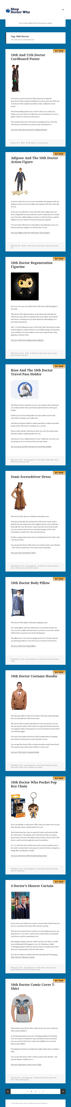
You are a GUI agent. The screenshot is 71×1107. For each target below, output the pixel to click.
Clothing (50, 566)
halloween (18, 568)
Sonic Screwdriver (27, 568)
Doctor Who (54, 246)
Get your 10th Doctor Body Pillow (23, 646)
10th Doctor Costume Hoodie (34, 676)
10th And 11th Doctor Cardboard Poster (28, 57)
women (36, 568)
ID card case (18, 462)
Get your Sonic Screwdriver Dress (23, 553)
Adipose (47, 246)
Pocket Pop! (20, 871)
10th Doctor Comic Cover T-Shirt (33, 986)
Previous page (8, 1091)
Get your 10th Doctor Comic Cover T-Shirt (26, 1064)
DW (24, 143)
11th (36, 143)
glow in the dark (16, 355)
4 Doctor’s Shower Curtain (32, 886)
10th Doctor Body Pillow (30, 583)
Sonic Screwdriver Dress (31, 476)
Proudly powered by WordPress (37, 1103)
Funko (55, 353)
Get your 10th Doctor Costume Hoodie (25, 752)
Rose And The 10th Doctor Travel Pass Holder (32, 372)
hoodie (21, 767)
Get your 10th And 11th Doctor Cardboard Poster (29, 130)
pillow (57, 659)
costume (56, 566)
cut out (41, 143)
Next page (63, 1091)
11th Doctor (48, 968)
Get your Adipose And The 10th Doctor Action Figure (30, 233)
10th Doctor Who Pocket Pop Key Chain (34, 784)
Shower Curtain (35, 970)
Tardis (13, 661)
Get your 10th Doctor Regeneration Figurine (27, 340)
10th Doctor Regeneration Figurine (32, 265)
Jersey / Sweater (29, 767)
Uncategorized (30, 460)
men (35, 767)
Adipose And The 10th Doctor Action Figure (34, 160)
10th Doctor (31, 143)
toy (12, 248)
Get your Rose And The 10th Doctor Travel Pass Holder (31, 447)
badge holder (50, 460)
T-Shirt (16, 1080)
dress (12, 568)
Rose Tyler (26, 462)
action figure (40, 246)
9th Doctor (19, 970)
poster (46, 143)
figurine (49, 353)
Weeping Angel (24, 1080)
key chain (14, 871)
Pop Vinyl (24, 355)
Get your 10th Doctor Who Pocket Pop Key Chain (29, 856)
